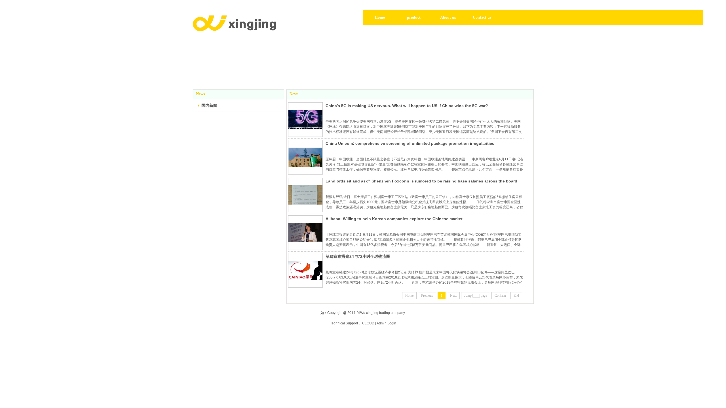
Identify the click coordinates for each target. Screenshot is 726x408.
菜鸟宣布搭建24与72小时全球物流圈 (358, 256)
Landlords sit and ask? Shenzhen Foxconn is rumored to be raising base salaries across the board (421, 181)
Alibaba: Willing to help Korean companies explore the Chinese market (394, 218)
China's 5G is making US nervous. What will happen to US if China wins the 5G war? (407, 105)
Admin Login (386, 323)
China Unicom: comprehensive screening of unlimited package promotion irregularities (410, 143)
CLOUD (368, 323)
